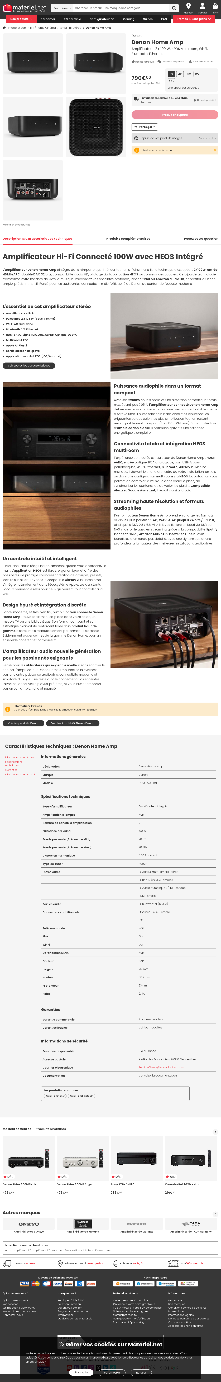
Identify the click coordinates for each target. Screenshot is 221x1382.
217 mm (143, 969)
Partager (145, 127)
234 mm (144, 986)
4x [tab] (180, 74)
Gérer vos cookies (179, 1322)
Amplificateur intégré (153, 806)
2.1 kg (142, 994)
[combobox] (62, 8)
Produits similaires (51, 1129)
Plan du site (175, 1300)
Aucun (143, 864)
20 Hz (142, 839)
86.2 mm (144, 977)
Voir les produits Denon (23, 723)
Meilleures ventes (17, 1129)
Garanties (11, 770)
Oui (141, 936)
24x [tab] (171, 81)
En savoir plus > (36, 1362)
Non (141, 815)
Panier (215, 12)
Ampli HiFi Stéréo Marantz (137, 1231)
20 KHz (143, 847)
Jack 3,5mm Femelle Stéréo (160, 872)
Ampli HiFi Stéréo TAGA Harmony (191, 1231)
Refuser (141, 1373)
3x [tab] (171, 74)
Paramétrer (112, 1373)
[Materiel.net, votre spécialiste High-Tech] (24, 8)
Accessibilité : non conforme (185, 1326)
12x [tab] (197, 74)
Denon (137, 36)
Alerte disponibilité (206, 100)
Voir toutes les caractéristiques (29, 366)
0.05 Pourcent (148, 855)
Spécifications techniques (13, 763)
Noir (141, 961)
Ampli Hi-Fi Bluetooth (81, 1095)
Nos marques (176, 1304)
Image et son (17, 28)
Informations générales (19, 757)
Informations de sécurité (20, 774)
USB (141, 920)
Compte (202, 12)
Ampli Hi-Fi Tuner (55, 1095)
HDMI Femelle (147, 896)
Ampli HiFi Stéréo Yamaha (83, 1231)
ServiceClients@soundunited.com (161, 1067)
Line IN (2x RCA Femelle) (157, 880)
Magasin (188, 12)
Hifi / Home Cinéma (43, 28)
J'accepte (81, 1372)
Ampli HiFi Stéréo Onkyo (29, 1231)
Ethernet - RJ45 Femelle (154, 912)
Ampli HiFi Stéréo (71, 28)
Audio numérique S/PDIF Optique (164, 888)
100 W (142, 831)
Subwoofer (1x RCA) (155, 904)
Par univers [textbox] (61, 8)
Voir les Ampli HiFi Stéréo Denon (72, 723)
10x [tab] (188, 74)
